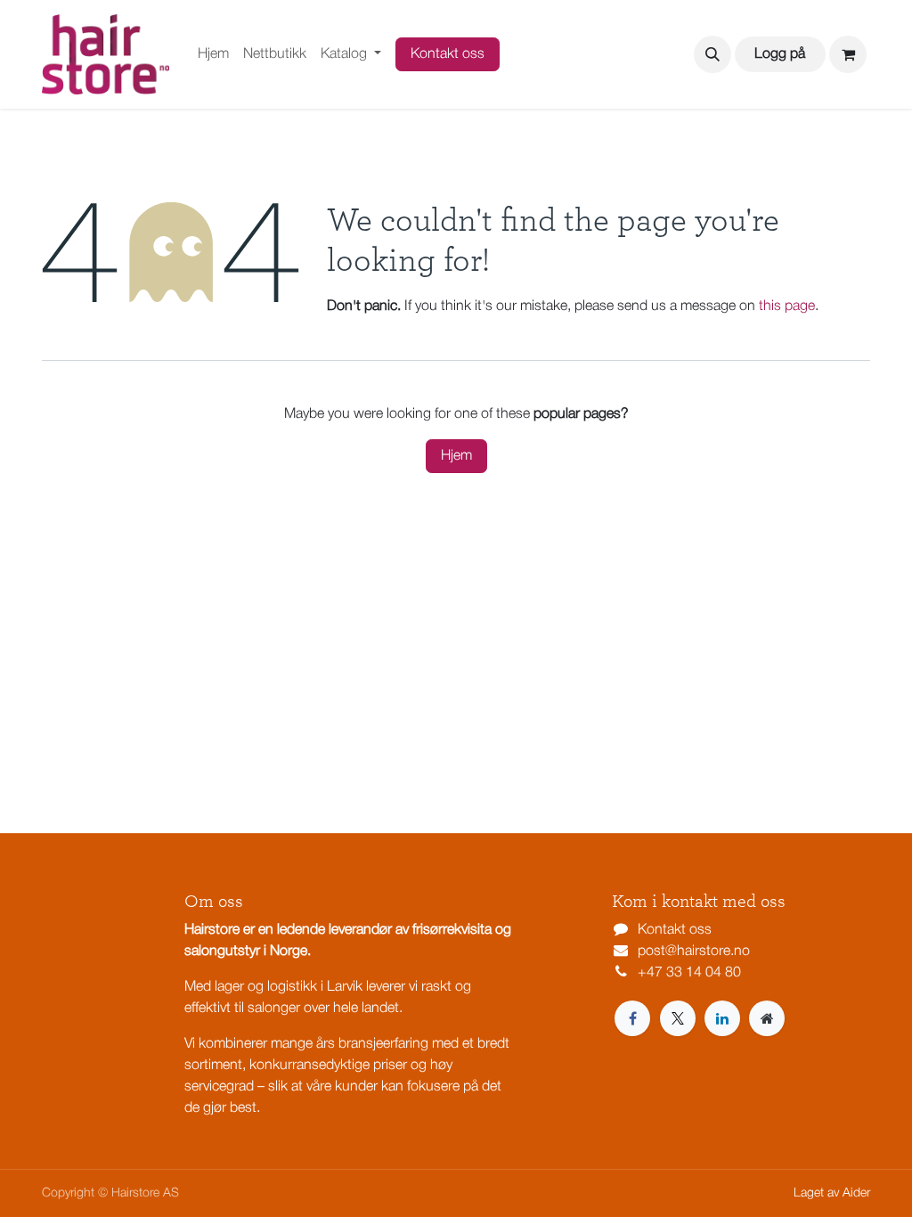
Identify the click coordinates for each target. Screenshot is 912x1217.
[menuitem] (213, 54)
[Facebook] (632, 1018)
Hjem (456, 456)
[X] (678, 1018)
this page (787, 306)
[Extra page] (767, 1018)
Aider (856, 1193)
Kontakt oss (447, 54)
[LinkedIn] (722, 1018)
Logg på (779, 54)
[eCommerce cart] (848, 54)
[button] (712, 54)
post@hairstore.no (694, 951)
